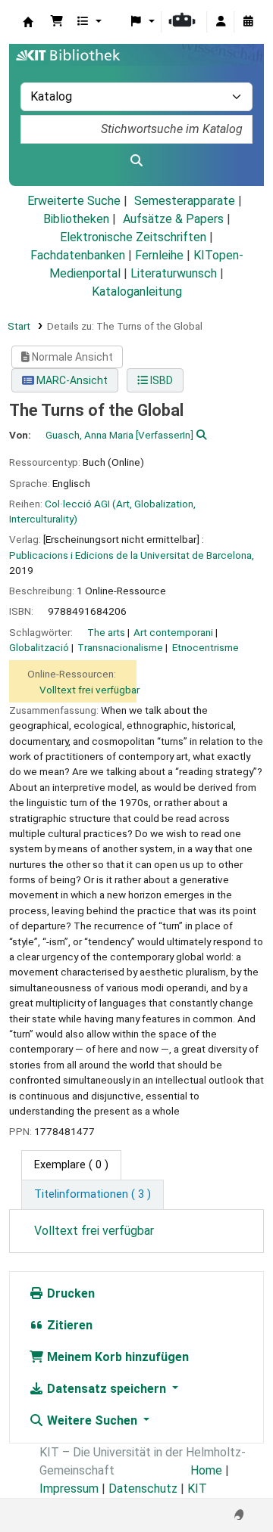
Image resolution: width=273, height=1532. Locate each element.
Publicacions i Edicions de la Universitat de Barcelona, (131, 555)
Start (19, 326)
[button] (57, 22)
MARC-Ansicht (71, 380)
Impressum (69, 1488)
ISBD (160, 380)
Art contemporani (173, 632)
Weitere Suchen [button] (92, 1420)
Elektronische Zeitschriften (133, 237)
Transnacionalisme (120, 647)
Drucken (69, 1293)
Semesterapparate (184, 201)
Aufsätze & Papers (173, 219)
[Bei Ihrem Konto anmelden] (221, 22)
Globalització (39, 647)
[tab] (92, 1195)
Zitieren (68, 1325)
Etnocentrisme (205, 647)
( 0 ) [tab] (71, 1164)
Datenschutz (142, 1488)
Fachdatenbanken (77, 255)
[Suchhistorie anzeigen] (248, 22)
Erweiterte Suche (74, 201)
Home (206, 1470)
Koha (28, 22)
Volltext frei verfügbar (89, 690)
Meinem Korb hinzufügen (116, 1357)
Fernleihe (159, 255)
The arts (106, 632)
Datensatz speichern (106, 1389)
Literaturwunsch (173, 273)
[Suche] (136, 161)
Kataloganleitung (137, 291)
